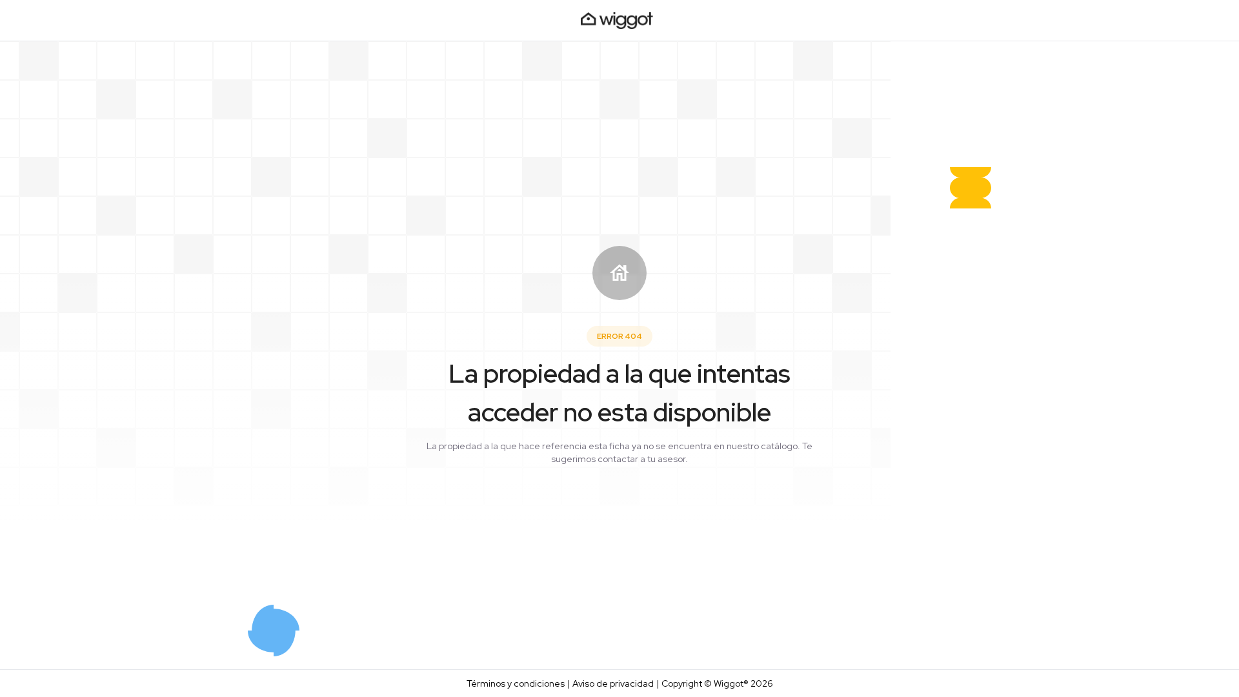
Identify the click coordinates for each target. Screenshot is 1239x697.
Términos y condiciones (516, 683)
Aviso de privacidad (613, 683)
